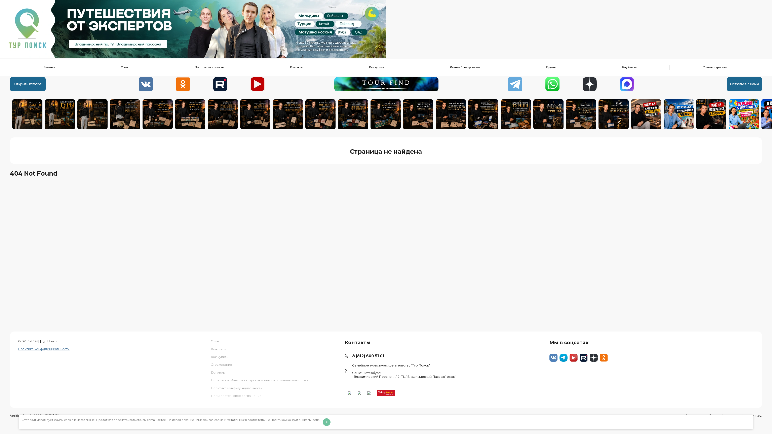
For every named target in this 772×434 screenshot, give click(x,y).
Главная (49, 67)
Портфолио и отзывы (209, 67)
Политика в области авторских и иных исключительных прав (260, 380)
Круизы (551, 67)
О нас (125, 67)
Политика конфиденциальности (44, 349)
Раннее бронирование (465, 67)
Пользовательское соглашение (236, 396)
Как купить (376, 67)
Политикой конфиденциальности (295, 420)
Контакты (296, 67)
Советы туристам (715, 67)
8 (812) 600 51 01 (368, 356)
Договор (218, 372)
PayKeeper (629, 67)
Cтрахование (221, 364)
